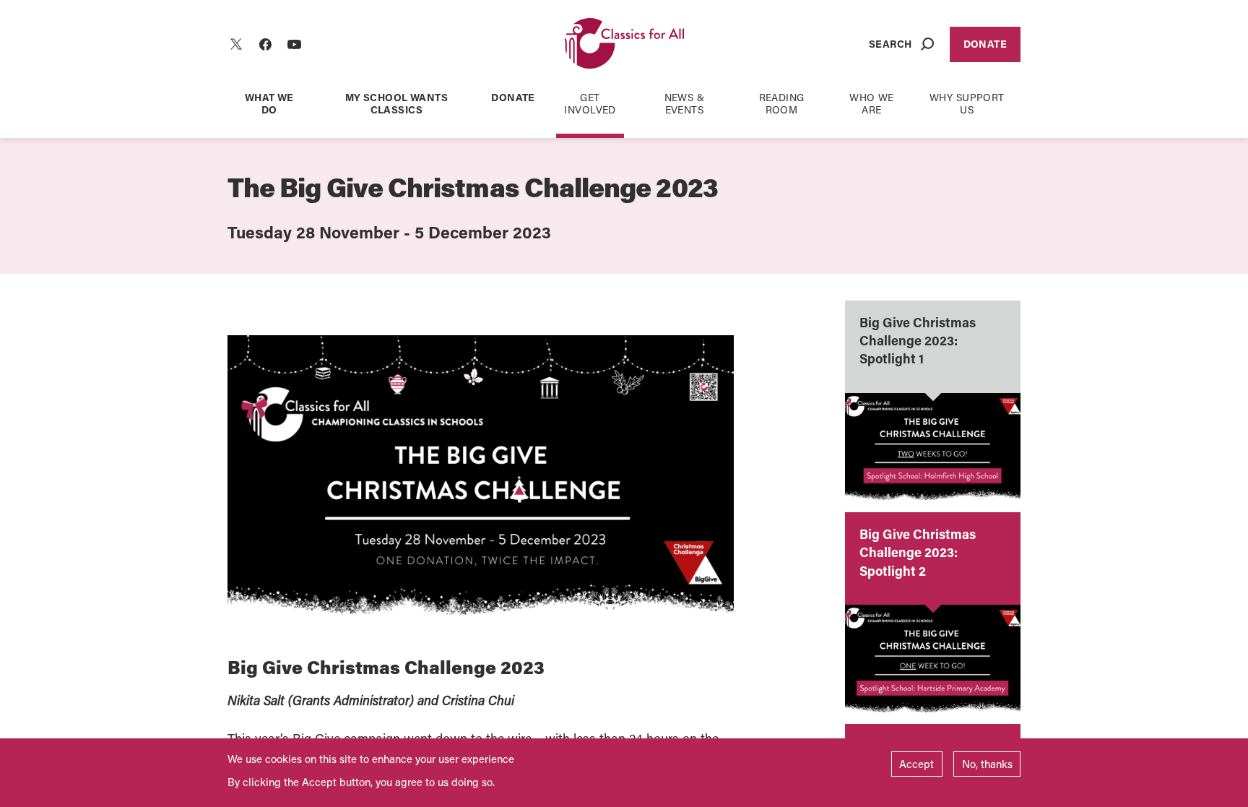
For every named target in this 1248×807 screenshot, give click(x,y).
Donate (985, 44)
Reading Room (782, 103)
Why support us (967, 103)
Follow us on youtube (294, 44)
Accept (916, 763)
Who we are (871, 103)
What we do (269, 103)
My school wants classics (396, 103)
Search (890, 44)
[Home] (624, 44)
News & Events (684, 103)
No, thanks (987, 763)
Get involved (589, 103)
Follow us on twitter (236, 44)
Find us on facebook (265, 44)
